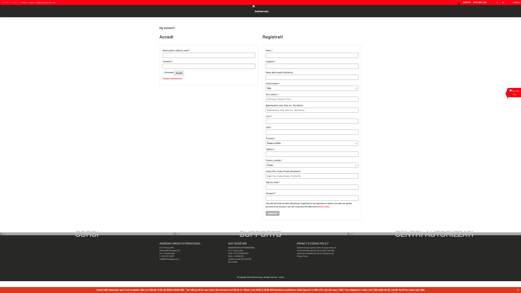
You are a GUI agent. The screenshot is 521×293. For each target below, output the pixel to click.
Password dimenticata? (172, 78)
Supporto (260, 234)
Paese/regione (273, 83)
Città (268, 127)
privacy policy (324, 206)
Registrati (272, 213)
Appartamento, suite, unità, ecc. (284, 105)
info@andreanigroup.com (169, 259)
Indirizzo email (273, 182)
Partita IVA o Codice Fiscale (283, 171)
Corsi (87, 234)
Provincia (270, 138)
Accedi (179, 73)
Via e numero (272, 94)
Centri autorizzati (434, 234)
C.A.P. (269, 116)
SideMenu (516, 2)
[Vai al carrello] (457, 2)
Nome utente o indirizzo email (176, 50)
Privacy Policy (302, 256)
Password (168, 61)
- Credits (281, 277)
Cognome (270, 61)
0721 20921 (169, 256)
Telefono (270, 149)
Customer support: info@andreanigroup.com (38, 3)
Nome (269, 50)
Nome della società (279, 72)
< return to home (9, 3)
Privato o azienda (274, 160)
